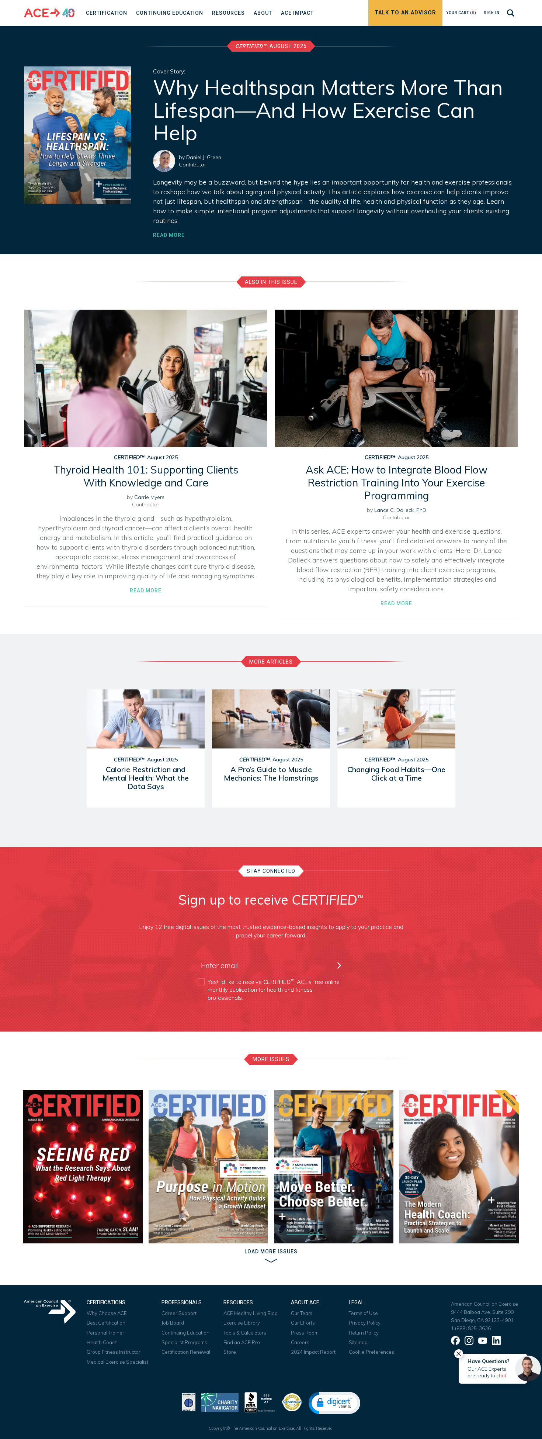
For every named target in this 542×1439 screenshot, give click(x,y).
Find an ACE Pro (241, 1342)
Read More (169, 235)
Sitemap (358, 1342)
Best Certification (106, 1323)
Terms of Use (363, 1313)
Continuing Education (185, 1333)
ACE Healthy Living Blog (250, 1313)
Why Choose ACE (107, 1313)
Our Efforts (303, 1323)
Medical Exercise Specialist (117, 1362)
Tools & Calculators (244, 1333)
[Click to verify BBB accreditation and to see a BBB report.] (259, 1401)
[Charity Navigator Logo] (220, 1401)
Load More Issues (271, 1251)
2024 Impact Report (313, 1352)
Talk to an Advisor (405, 13)
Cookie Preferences (371, 1352)
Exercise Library (241, 1323)
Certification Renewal (185, 1352)
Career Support (179, 1313)
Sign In (492, 13)
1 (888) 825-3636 (471, 1328)
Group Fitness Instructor (113, 1352)
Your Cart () (461, 13)
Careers (300, 1342)
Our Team (301, 1313)
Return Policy (364, 1333)
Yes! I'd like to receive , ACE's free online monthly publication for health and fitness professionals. (274, 989)
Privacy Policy (365, 1323)
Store (229, 1352)
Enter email (213, 952)
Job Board (172, 1323)
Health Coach (102, 1342)
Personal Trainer (105, 1333)
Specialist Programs (184, 1342)
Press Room (305, 1333)
